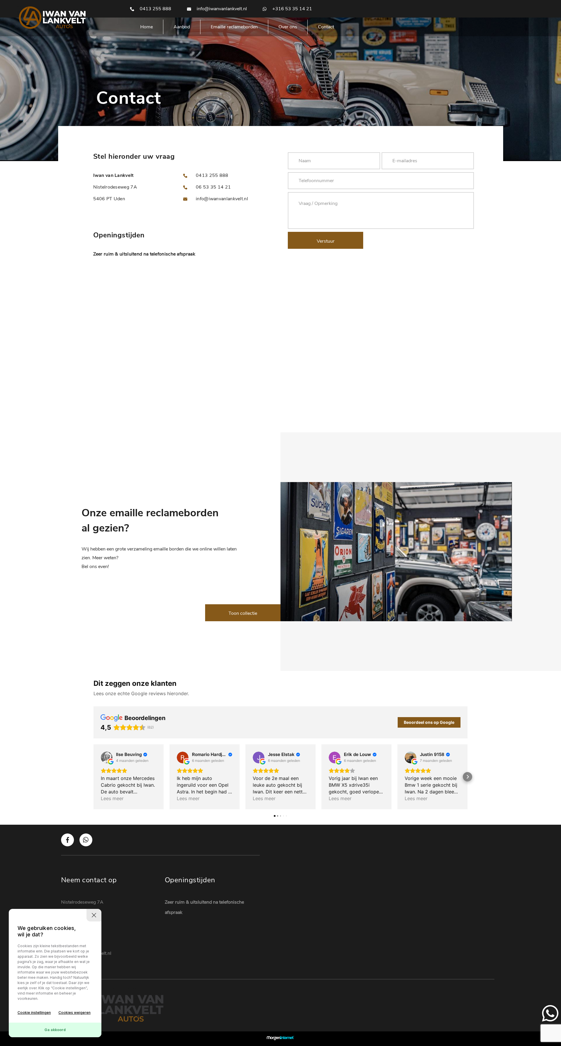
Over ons (287, 27)
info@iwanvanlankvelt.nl (221, 9)
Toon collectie (242, 613)
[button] (93, 776)
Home (146, 27)
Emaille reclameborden (234, 27)
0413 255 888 (154, 9)
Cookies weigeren (74, 1012)
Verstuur (326, 241)
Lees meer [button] (112, 798)
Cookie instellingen (34, 1012)
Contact (326, 27)
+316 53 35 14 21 (291, 9)
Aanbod (182, 27)
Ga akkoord (55, 1030)
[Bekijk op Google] (106, 757)
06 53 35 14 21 (213, 187)
